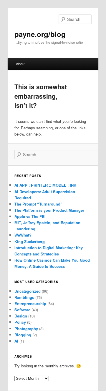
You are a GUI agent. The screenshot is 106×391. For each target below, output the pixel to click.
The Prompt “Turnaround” (38, 204)
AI (16, 341)
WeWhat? (23, 235)
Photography (26, 328)
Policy (20, 322)
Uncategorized (27, 291)
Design (20, 316)
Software (22, 309)
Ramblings (24, 297)
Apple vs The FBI (30, 216)
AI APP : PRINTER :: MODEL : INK (45, 185)
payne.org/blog (40, 34)
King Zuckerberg (29, 241)
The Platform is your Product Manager (49, 210)
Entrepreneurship (30, 303)
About (20, 63)
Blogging (22, 335)
